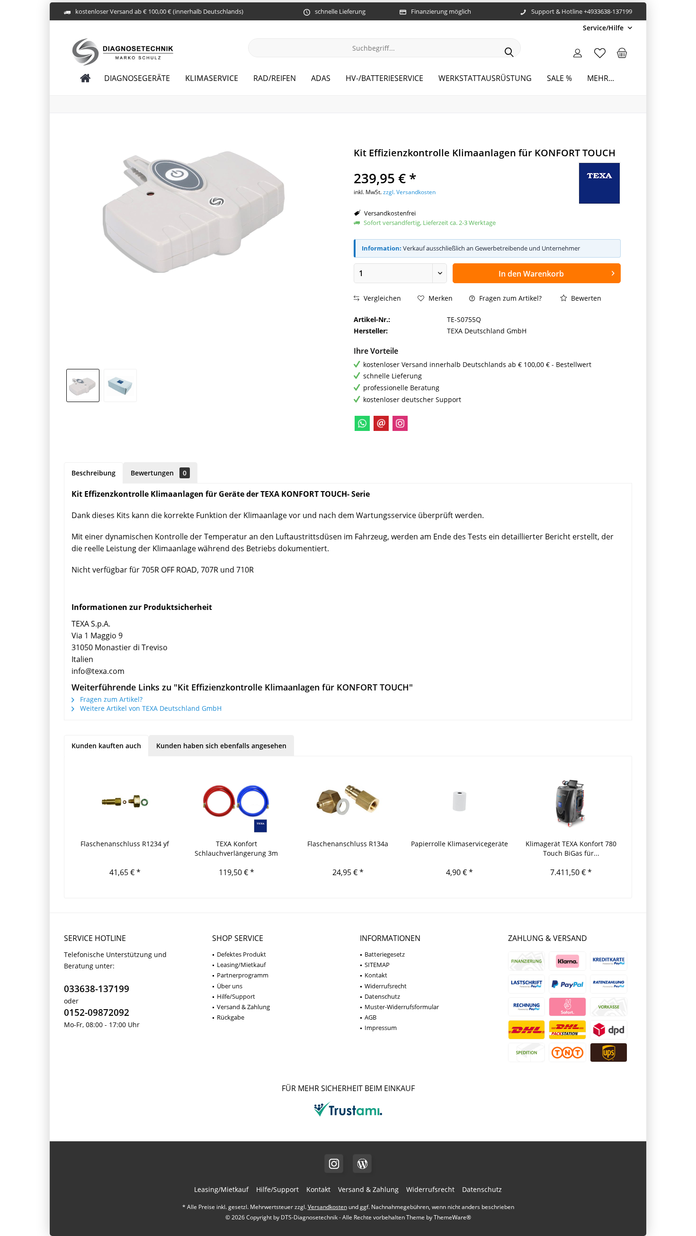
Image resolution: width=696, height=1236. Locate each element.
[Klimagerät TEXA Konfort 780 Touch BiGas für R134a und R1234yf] (571, 801)
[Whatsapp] (362, 423)
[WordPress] (362, 1163)
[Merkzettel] (600, 52)
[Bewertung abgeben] (450, 165)
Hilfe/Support (236, 996)
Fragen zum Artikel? (509, 298)
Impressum (381, 1027)
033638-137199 (96, 989)
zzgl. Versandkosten (409, 192)
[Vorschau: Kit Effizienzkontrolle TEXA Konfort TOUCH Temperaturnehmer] (82, 385)
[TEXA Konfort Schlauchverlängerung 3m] (237, 801)
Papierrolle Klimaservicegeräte (459, 843)
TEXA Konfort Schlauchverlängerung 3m (236, 848)
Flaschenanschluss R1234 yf (124, 843)
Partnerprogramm (242, 975)
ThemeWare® (452, 1217)
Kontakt (376, 975)
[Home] (85, 78)
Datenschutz (382, 996)
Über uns (229, 986)
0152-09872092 (96, 1012)
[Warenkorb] (622, 52)
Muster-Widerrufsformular (402, 1007)
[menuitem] (604, 28)
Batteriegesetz (385, 954)
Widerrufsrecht (386, 986)
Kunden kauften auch (106, 745)
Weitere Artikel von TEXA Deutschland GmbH (150, 708)
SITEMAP (377, 964)
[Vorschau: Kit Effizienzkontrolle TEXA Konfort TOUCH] (120, 385)
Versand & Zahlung (243, 1007)
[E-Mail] (381, 423)
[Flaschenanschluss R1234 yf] (125, 801)
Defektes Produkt (241, 954)
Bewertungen (159, 472)
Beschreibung (93, 472)
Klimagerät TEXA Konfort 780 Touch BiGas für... (571, 848)
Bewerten (585, 298)
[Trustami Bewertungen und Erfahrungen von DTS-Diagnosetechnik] (348, 1116)
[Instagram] (400, 423)
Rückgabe (230, 1017)
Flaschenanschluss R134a (347, 843)
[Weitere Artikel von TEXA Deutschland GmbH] (599, 183)
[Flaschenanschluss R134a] (348, 801)
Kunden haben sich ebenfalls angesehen (221, 745)
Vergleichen (381, 298)
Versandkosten (327, 1207)
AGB (370, 1017)
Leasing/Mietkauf (241, 964)
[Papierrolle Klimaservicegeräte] (460, 801)
